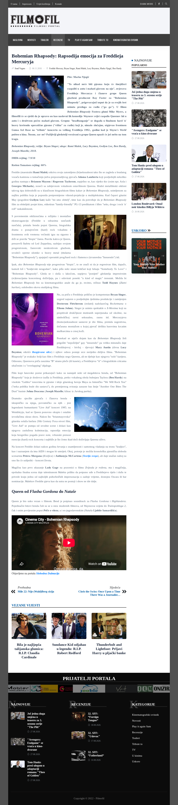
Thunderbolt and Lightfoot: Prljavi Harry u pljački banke (109, 649)
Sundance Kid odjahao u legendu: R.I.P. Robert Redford (69, 649)
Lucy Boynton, (93, 68)
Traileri (44, 40)
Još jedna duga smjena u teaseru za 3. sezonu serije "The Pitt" (147, 95)
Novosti (31, 40)
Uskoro (139, 230)
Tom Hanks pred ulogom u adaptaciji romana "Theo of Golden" (148, 169)
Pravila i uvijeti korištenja (26, 51)
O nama (14, 4)
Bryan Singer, (70, 68)
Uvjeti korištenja (43, 4)
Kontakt (58, 4)
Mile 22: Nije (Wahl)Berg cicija (36, 591)
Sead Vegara (20, 68)
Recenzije (58, 40)
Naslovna (18, 40)
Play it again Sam (83, 40)
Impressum (26, 4)
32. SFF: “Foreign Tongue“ (93, 717)
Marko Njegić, (106, 68)
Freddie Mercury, (56, 68)
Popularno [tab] (139, 65)
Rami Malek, (81, 68)
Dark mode (146, 4)
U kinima (137, 755)
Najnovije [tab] (143, 60)
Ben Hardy (117, 68)
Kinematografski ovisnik (125, 40)
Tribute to (102, 40)
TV (69, 40)
